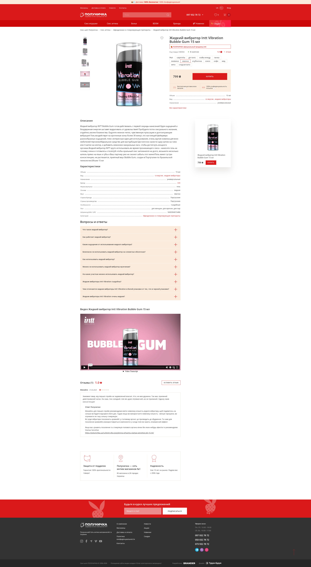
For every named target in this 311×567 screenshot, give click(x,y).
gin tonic (192, 57)
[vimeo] (95, 541)
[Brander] (189, 563)
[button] (217, 14)
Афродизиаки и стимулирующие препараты (132, 30)
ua (217, 8)
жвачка (185, 61)
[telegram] (91, 541)
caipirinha (181, 57)
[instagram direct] (206, 550)
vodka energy (205, 57)
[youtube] (100, 541)
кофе (216, 61)
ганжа (216, 57)
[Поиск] (167, 14)
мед (223, 61)
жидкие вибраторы (223, 99)
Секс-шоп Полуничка (89, 30)
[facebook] (86, 541)
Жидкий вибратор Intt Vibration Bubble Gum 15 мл (211, 156)
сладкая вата (184, 64)
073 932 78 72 (202, 544)
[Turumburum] (213, 563)
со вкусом (209, 99)
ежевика (175, 61)
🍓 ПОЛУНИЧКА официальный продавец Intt (188, 47)
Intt (178, 183)
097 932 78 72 (202, 535)
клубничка (197, 61)
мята (173, 64)
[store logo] (94, 14)
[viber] (202, 550)
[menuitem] (122, 524)
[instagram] (81, 541)
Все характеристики (177, 108)
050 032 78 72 (202, 539)
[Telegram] (197, 550)
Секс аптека (105, 30)
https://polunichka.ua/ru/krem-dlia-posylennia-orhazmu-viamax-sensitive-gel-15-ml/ (119, 433)
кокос (207, 61)
